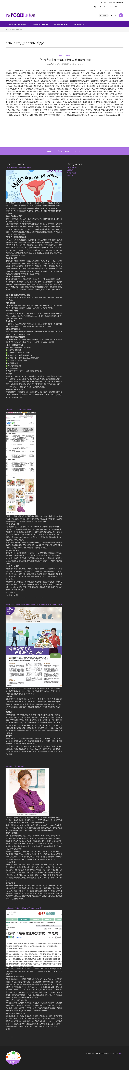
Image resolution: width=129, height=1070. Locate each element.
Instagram (65, 151)
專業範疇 (28, 762)
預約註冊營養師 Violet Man (15, 762)
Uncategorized (72, 167)
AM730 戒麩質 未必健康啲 (15, 766)
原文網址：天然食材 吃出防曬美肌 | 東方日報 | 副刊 (25, 597)
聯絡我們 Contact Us (80, 24)
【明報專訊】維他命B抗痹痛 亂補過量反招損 (64, 59)
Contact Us (10, 400)
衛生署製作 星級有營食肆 (15, 757)
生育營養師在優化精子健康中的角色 (18, 167)
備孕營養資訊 (71, 173)
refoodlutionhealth (53, 64)
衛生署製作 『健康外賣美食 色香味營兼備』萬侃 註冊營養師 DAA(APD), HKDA (34, 604)
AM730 (8, 901)
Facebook (48, 151)
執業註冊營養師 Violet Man (15, 904)
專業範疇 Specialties (61, 24)
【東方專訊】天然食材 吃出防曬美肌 (19, 409)
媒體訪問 (68, 55)
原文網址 (9, 1032)
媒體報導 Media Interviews (17, 24)
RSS (79, 151)
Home (7, 29)
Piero (121, 1053)
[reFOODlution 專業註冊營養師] (64, 15)
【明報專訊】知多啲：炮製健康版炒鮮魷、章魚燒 (23, 908)
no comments (79, 64)
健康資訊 (61, 55)
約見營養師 (10, 1037)
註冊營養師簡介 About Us (40, 24)
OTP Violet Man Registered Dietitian (19, 405)
